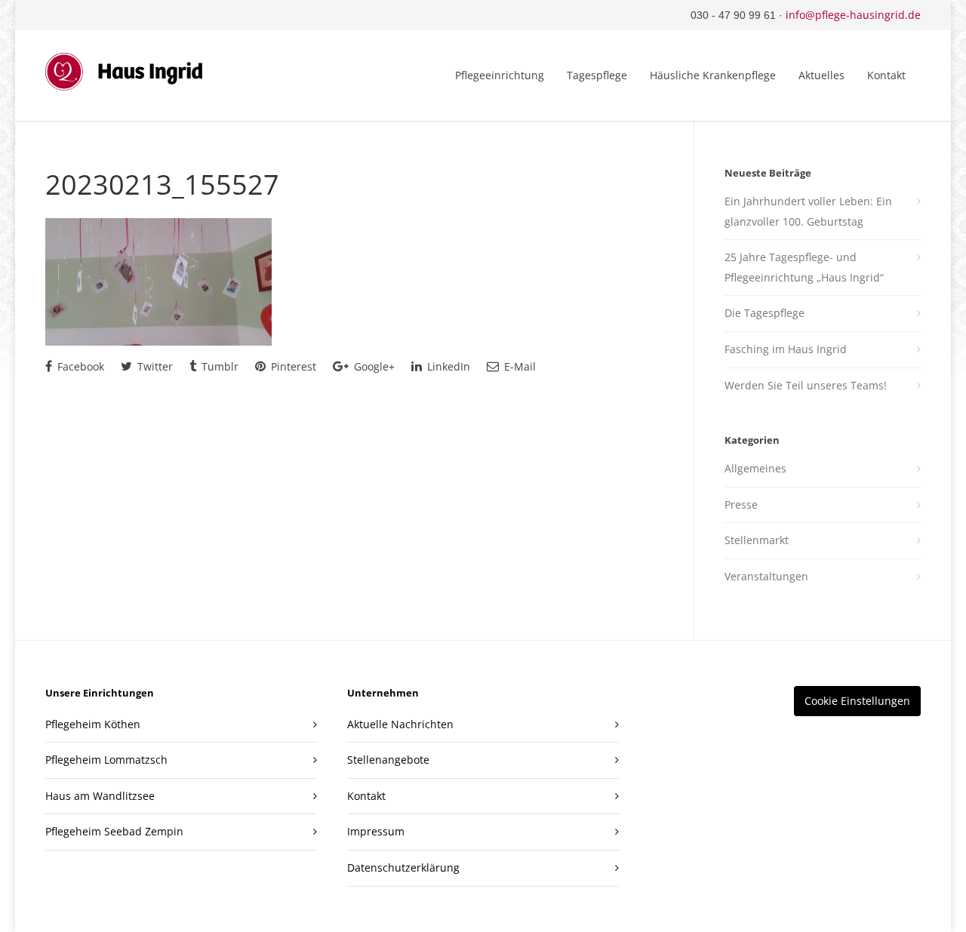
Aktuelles (821, 75)
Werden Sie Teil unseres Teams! (805, 385)
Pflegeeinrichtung (499, 75)
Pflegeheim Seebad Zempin (114, 831)
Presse (741, 504)
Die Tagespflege (764, 313)
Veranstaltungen (766, 576)
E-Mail (518, 366)
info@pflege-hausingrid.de (853, 15)
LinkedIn (447, 366)
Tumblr (218, 366)
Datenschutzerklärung (403, 867)
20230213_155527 (162, 184)
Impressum (376, 831)
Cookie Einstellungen (857, 701)
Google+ (373, 366)
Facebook (79, 366)
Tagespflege (597, 75)
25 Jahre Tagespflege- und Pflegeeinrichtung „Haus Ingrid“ (804, 267)
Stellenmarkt (756, 540)
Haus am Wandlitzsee (100, 796)
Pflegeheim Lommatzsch (106, 759)
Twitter (153, 366)
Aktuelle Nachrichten (400, 724)
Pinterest (292, 366)
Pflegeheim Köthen (92, 724)
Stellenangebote (388, 759)
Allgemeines (755, 468)
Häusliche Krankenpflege (713, 75)
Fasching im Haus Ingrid (785, 349)
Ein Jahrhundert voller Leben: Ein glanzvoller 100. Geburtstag (808, 211)
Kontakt (886, 75)
